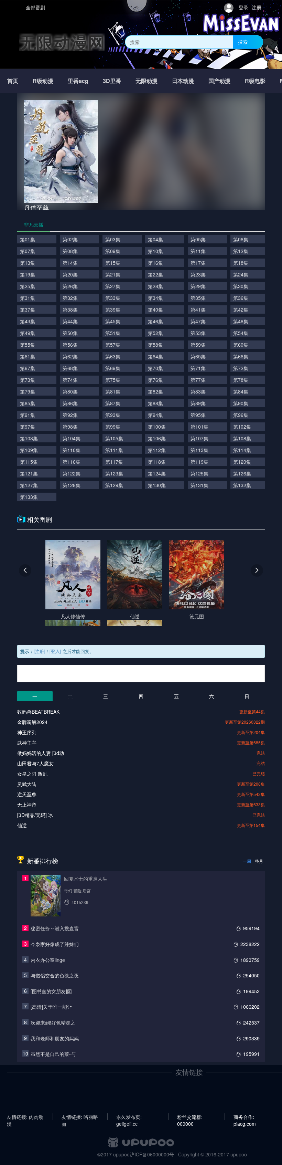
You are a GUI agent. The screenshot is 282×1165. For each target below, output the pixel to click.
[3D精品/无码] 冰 (35, 814)
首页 (12, 81)
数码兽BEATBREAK (38, 711)
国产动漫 (219, 81)
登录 (243, 7)
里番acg (78, 81)
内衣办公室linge (48, 959)
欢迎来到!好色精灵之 (53, 1022)
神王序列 (26, 732)
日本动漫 (183, 81)
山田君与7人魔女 (35, 763)
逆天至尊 (26, 794)
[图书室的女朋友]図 (51, 991)
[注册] (39, 651)
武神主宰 (26, 742)
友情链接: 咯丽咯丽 (80, 1116)
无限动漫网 (62, 42)
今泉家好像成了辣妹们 (55, 944)
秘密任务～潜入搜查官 (55, 928)
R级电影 (255, 81)
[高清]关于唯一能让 (51, 1006)
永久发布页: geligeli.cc (129, 1116)
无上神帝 (26, 804)
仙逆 (22, 825)
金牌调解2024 (32, 721)
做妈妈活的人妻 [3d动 (40, 752)
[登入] (55, 651)
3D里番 (112, 81)
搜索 (243, 41)
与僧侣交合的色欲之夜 (55, 975)
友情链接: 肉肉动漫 (25, 1116)
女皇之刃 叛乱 (32, 773)
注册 (256, 7)
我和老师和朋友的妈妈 (55, 1038)
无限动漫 (146, 81)
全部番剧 (35, 7)
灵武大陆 (26, 783)
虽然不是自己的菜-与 (53, 1053)
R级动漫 (43, 81)
